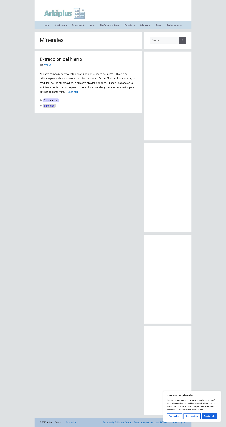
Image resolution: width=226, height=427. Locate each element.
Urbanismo (145, 25)
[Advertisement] (168, 96)
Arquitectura (61, 25)
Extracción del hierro (61, 59)
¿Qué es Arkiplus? (178, 422)
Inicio (46, 25)
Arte (92, 25)
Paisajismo (130, 25)
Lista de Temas (161, 422)
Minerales (49, 105)
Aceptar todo (209, 416)
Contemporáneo (174, 25)
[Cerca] (218, 393)
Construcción (78, 25)
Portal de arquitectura (143, 422)
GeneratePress (72, 422)
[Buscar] (182, 40)
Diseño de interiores (109, 25)
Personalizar (174, 416)
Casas (158, 25)
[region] (192, 406)
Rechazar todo (192, 416)
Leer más (73, 91)
